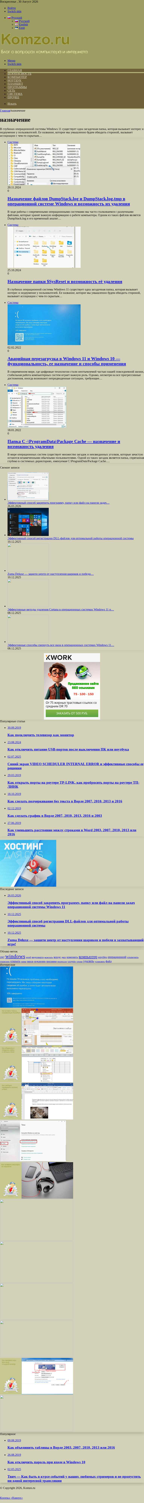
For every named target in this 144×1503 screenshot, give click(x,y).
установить (100, 961)
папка (23, 961)
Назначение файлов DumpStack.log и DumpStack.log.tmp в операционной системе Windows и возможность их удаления (69, 201)
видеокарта (38, 957)
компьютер (88, 956)
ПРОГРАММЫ (17, 87)
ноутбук (102, 957)
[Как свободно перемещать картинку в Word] (36, 1118)
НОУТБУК (14, 80)
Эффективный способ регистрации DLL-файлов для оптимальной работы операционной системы (71, 538)
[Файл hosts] (36, 1318)
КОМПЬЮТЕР (17, 77)
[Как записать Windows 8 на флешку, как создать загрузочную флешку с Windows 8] (36, 1430)
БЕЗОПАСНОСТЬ (19, 73)
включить (48, 957)
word (28, 957)
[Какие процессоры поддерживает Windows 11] (36, 1356)
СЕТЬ (11, 90)
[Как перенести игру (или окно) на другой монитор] (36, 1393)
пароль (30, 961)
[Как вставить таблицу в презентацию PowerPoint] (36, 1044)
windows (15, 956)
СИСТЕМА (15, 94)
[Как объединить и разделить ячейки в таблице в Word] (36, 1081)
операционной (117, 957)
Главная (5, 110)
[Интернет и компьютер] (44, 54)
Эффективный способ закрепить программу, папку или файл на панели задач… (59, 502)
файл (109, 961)
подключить (40, 961)
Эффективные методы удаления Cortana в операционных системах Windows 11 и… (61, 609)
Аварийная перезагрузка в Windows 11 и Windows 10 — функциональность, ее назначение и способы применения (67, 361)
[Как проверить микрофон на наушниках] (36, 1197)
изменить (72, 957)
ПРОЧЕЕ (13, 97)
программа (51, 961)
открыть (15, 961)
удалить (88, 961)
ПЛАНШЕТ (15, 83)
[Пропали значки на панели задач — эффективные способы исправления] (36, 1239)
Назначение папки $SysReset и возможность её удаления (65, 281)
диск (64, 957)
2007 (2, 957)
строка (79, 961)
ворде (57, 957)
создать (72, 961)
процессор (62, 961)
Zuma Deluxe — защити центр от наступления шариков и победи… (51, 573)
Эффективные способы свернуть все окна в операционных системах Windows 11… (61, 645)
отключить (133, 957)
